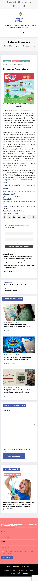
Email (6, 237)
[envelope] (19, 217)
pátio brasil (7, 61)
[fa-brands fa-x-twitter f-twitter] (21, 6)
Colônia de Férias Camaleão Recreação (18, 285)
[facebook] (4, 217)
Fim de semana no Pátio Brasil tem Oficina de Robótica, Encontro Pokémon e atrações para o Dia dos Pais (17, 358)
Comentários (6, 410)
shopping (15, 61)
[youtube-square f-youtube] (24, 6)
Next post (6, 288)
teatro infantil (25, 61)
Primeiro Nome (9, 231)
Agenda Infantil (9, 474)
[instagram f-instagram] (13, 6)
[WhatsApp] (29, 217)
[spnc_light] (23, 33)
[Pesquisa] (19, 32)
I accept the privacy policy (14, 243)
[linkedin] (14, 217)
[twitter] (9, 217)
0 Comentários (19, 64)
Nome (4, 428)
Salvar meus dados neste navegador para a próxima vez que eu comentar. (18, 450)
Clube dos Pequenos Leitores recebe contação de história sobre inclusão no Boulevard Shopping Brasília (17, 325)
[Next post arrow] (33, 291)
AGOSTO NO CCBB (10, 291)
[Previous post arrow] (33, 284)
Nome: (3, 526)
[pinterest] (24, 217)
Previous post (8, 282)
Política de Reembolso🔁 (13, 561)
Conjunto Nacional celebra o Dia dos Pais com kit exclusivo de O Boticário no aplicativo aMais (17, 391)
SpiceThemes (25, 568)
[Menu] (14, 32)
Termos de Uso (24, 561)
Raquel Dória (10, 322)
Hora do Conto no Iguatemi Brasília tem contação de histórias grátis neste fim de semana (19, 499)
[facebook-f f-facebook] (17, 6)
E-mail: (3, 536)
